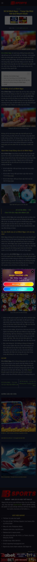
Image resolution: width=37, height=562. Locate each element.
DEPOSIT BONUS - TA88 (18, 289)
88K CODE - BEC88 (18, 284)
